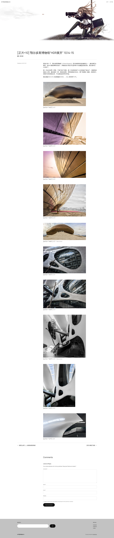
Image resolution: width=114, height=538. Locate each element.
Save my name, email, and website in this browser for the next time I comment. (58, 501)
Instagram (95, 526)
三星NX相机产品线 (90, 445)
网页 (81, 65)
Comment (45, 468)
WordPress (95, 534)
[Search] (53, 526)
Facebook (95, 524)
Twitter (94, 528)
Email (44, 490)
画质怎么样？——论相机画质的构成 (27, 445)
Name (44, 484)
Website (44, 495)
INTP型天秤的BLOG (5, 2)
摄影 (18, 56)
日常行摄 (21, 56)
